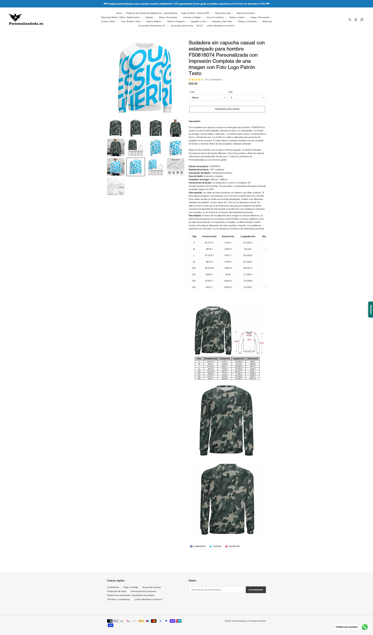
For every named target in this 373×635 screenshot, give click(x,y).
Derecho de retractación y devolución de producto (130, 595)
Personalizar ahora (227, 109)
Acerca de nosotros (151, 587)
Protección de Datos (116, 591)
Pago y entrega (131, 587)
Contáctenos (113, 587)
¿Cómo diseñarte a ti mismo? (148, 599)
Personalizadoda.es (240, 621)
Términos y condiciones (118, 599)
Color (192, 92)
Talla (230, 92)
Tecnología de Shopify (257, 621)
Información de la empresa (143, 591)
